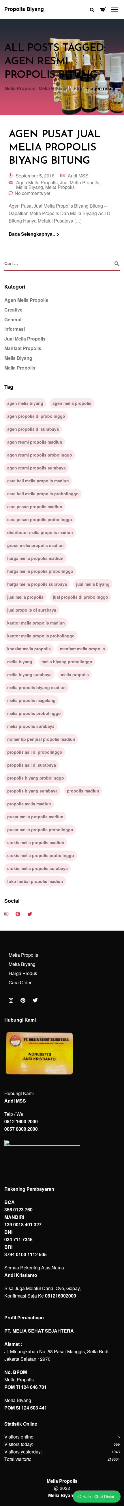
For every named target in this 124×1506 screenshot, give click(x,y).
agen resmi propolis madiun (34, 442)
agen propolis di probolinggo (36, 416)
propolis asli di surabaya (31, 765)
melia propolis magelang (31, 700)
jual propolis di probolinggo (80, 597)
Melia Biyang (29, 187)
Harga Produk (23, 973)
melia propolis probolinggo (34, 713)
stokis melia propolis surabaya (37, 868)
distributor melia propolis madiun (40, 532)
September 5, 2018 (35, 175)
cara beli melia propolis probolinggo (43, 493)
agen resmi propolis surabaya (36, 468)
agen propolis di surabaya (33, 429)
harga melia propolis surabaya (37, 584)
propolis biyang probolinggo (35, 778)
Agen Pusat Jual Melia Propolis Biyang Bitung (54, 147)
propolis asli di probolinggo (34, 752)
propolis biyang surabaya (32, 791)
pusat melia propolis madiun (35, 816)
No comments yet (32, 193)
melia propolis (75, 674)
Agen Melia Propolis (37, 182)
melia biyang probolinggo (67, 661)
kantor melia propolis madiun (36, 623)
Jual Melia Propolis (79, 182)
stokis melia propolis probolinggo (40, 855)
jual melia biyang (93, 584)
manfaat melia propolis (82, 648)
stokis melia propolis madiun (35, 842)
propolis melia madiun (29, 804)
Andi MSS (78, 175)
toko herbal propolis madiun (35, 881)
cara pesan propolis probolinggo (39, 519)
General (12, 319)
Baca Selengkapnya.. (32, 234)
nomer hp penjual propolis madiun (41, 739)
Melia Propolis (60, 187)
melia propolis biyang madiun (36, 687)
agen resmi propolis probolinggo (39, 455)
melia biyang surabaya (29, 674)
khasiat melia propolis (29, 648)
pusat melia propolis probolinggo (40, 829)
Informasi (14, 329)
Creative (13, 309)
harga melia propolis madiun (35, 558)
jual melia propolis (25, 597)
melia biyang (19, 661)
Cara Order (20, 982)
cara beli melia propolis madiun (38, 481)
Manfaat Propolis (22, 348)
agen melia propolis (71, 403)
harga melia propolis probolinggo (40, 571)
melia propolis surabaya (31, 726)
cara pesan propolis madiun (34, 506)
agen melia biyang (25, 403)
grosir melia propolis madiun (35, 545)
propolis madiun (83, 791)
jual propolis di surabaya (31, 610)
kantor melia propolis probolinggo (41, 636)
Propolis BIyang (24, 9)
